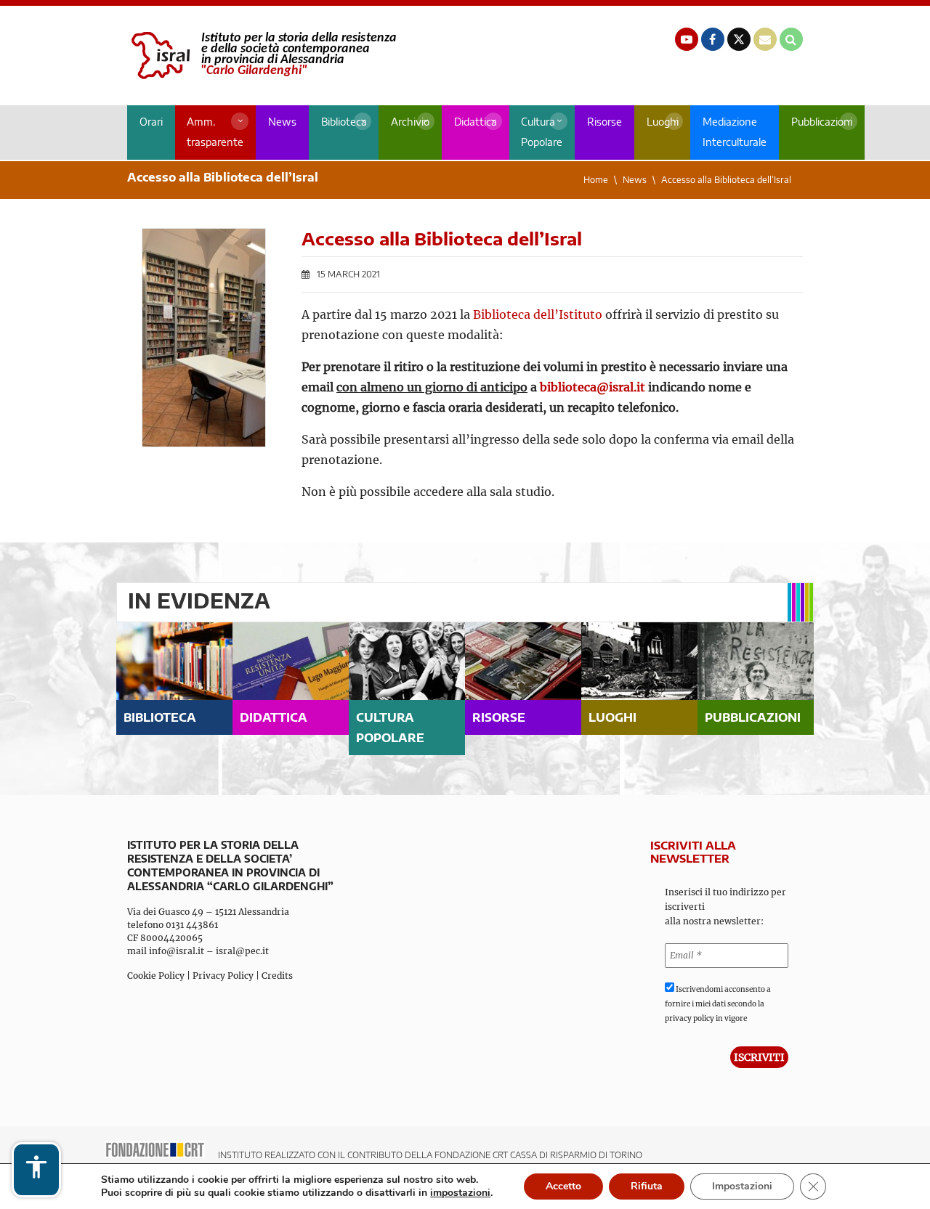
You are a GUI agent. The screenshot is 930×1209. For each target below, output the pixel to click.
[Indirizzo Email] (765, 39)
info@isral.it (176, 950)
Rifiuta (647, 1186)
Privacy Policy (223, 975)
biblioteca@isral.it (592, 387)
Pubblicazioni (821, 121)
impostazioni (460, 1193)
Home (595, 179)
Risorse (604, 121)
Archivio (410, 121)
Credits (277, 975)
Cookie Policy (156, 975)
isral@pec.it (242, 950)
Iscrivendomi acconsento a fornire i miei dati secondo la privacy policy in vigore (718, 1004)
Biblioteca (344, 121)
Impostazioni (742, 1186)
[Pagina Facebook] (712, 39)
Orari (151, 121)
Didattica (475, 121)
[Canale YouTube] (686, 39)
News (282, 121)
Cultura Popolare (541, 131)
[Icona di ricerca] (791, 39)
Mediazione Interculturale (735, 131)
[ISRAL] (261, 56)
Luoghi (663, 121)
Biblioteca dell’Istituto (537, 314)
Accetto (563, 1186)
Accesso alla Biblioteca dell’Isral (726, 179)
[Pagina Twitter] (739, 39)
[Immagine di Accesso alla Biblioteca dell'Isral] (204, 337)
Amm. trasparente (215, 131)
